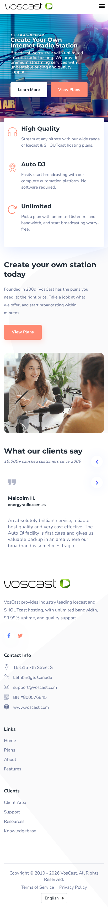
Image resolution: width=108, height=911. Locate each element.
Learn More (29, 90)
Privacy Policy (73, 887)
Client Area (15, 803)
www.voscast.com (31, 707)
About (10, 759)
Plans (9, 750)
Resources (14, 821)
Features (12, 769)
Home (10, 741)
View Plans (69, 90)
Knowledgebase (20, 831)
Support (12, 812)
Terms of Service (37, 887)
